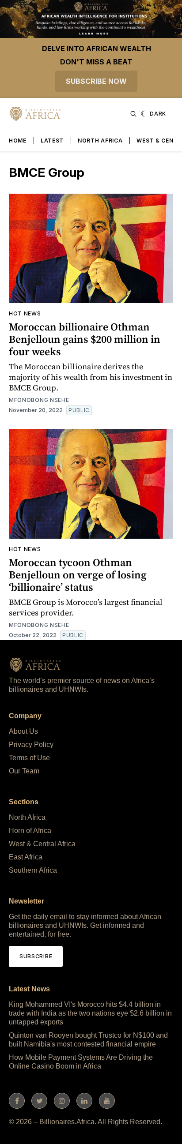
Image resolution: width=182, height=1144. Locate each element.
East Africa (25, 857)
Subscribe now (96, 81)
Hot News (25, 313)
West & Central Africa (42, 844)
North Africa (100, 140)
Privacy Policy (31, 744)
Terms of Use (29, 757)
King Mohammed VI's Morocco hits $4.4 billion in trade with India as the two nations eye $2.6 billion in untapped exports (90, 1013)
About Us (23, 731)
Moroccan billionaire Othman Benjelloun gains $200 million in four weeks (84, 339)
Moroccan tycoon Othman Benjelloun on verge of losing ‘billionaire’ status (78, 574)
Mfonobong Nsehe (39, 400)
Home (18, 140)
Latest (52, 140)
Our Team (24, 771)
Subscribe (35, 956)
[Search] (133, 113)
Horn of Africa (30, 830)
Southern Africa (33, 870)
